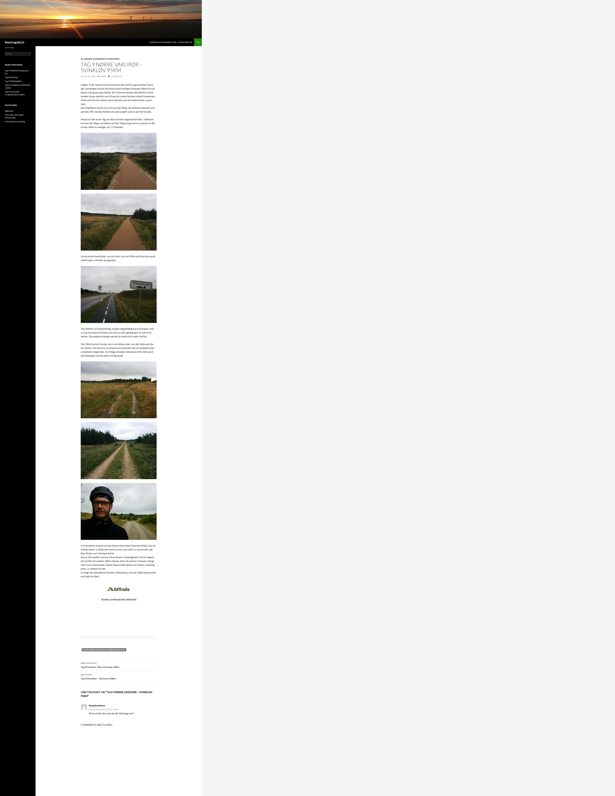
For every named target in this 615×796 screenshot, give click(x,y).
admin (102, 76)
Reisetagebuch (14, 42)
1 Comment (116, 76)
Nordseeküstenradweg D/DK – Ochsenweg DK (170, 42)
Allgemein (86, 59)
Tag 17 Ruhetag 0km (13, 81)
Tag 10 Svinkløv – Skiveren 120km (98, 676)
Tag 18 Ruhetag (11, 77)
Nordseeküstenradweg (106, 59)
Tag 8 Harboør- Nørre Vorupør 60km (100, 665)
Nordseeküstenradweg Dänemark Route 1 (104, 650)
